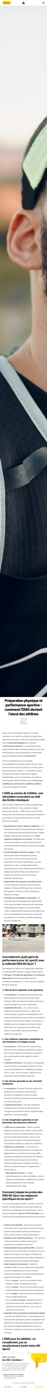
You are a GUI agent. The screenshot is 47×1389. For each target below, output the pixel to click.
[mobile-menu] (43, 3)
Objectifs (23, 721)
